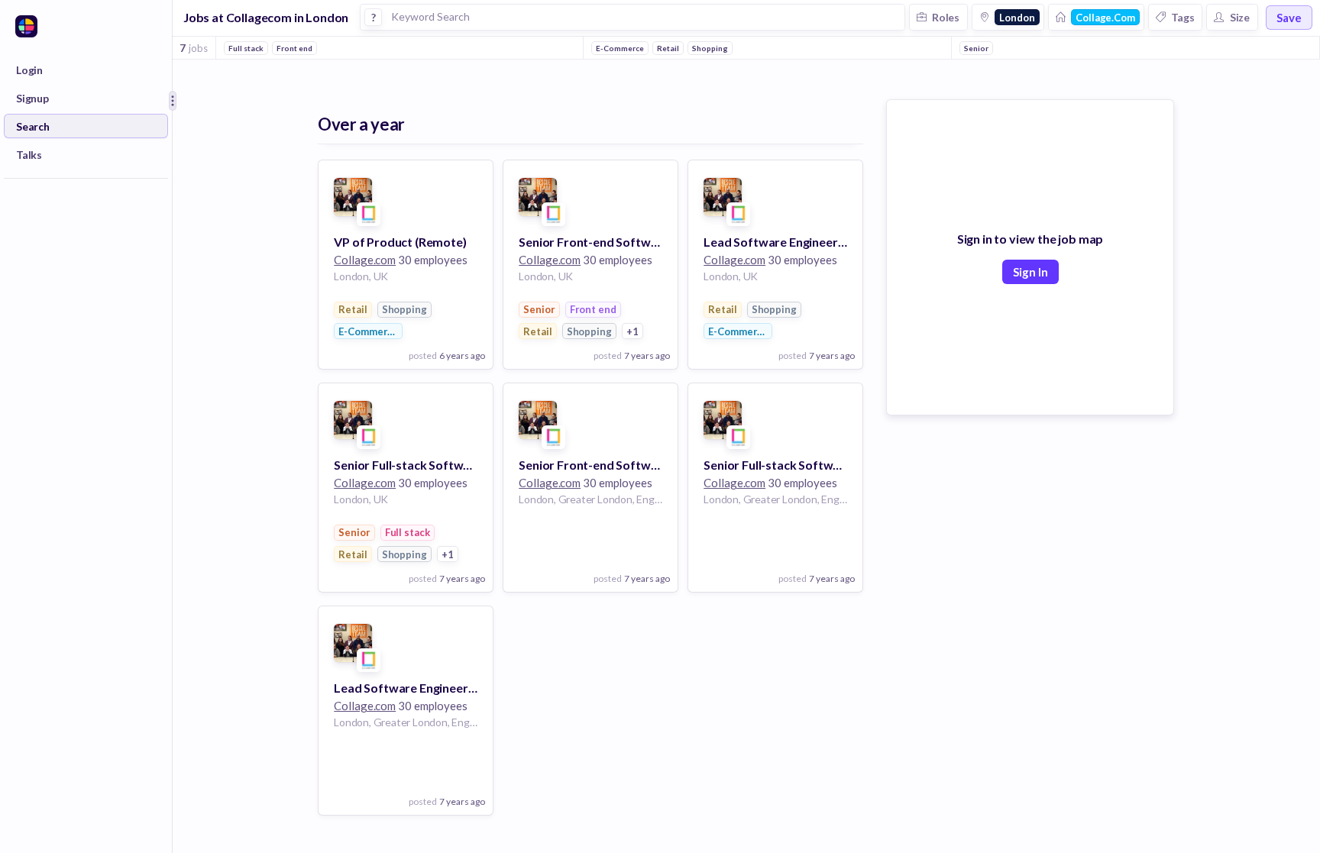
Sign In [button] (1030, 272)
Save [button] (1289, 17)
